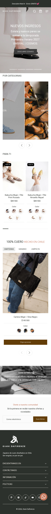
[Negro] (7, 211)
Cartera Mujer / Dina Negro (25, 317)
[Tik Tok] (26, 497)
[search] (34, 11)
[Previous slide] (22, 145)
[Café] (19, 330)
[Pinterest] (11, 497)
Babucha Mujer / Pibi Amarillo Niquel (37, 196)
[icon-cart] (40, 11)
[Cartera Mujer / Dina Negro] (25, 283)
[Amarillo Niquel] (17, 217)
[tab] (13, 69)
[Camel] (32, 330)
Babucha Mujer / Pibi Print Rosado (14, 196)
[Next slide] (29, 145)
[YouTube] (33, 497)
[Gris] (14, 211)
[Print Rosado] (10, 217)
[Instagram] (18, 497)
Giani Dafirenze (28, 509)
